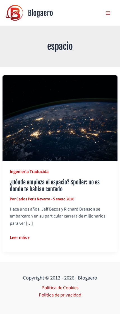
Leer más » (20, 237)
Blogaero (40, 13)
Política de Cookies (60, 288)
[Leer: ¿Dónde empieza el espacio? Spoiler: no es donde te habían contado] (60, 118)
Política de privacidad (60, 295)
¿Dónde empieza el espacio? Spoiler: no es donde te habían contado (55, 186)
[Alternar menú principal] (108, 13)
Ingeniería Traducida (29, 172)
